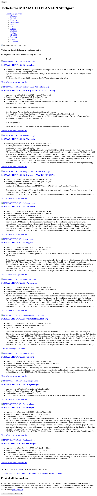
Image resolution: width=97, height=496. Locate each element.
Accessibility (32, 473)
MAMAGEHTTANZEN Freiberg (17, 357)
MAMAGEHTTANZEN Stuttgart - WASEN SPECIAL (28, 175)
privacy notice (17, 490)
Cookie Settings (7, 494)
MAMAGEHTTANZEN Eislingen (17, 407)
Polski (12, 24)
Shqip (12, 39)
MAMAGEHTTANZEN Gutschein (18, 65)
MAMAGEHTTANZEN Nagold (17, 242)
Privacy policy (21, 473)
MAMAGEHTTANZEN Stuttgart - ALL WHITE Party (28, 90)
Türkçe (13, 33)
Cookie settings (56, 473)
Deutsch (13, 16)
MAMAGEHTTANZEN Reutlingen (18, 443)
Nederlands (14, 22)
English (13, 18)
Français (13, 20)
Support (4, 473)
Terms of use (44, 473)
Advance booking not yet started (13, 348)
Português (14, 37)
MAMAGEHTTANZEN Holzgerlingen (20, 384)
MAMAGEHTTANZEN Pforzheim (18, 139)
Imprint (11, 473)
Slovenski (14, 41)
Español (13, 29)
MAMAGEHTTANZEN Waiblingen (19, 283)
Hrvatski (13, 35)
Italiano (13, 27)
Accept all (18, 494)
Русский (13, 31)
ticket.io (19, 469)
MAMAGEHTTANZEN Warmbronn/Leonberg (24, 318)
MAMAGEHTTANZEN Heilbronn (18, 206)
